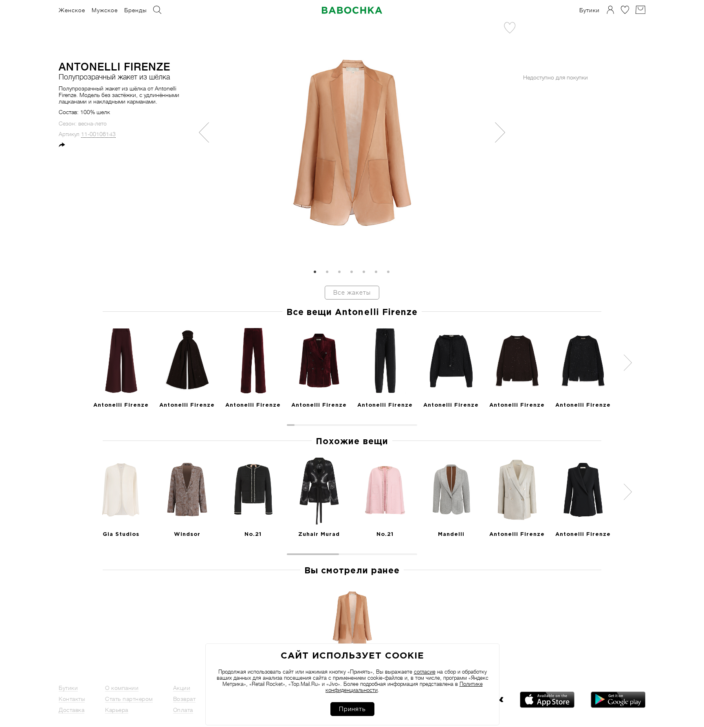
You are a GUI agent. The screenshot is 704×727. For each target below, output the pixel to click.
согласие (425, 672)
